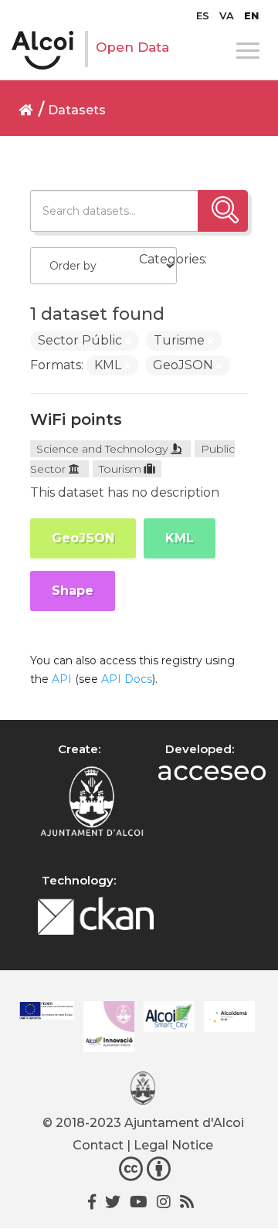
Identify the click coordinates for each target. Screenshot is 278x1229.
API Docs (126, 679)
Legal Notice (173, 1145)
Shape (72, 590)
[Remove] (128, 341)
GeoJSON (83, 538)
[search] (223, 211)
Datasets (77, 110)
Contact (98, 1145)
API (62, 679)
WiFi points (76, 419)
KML (179, 538)
